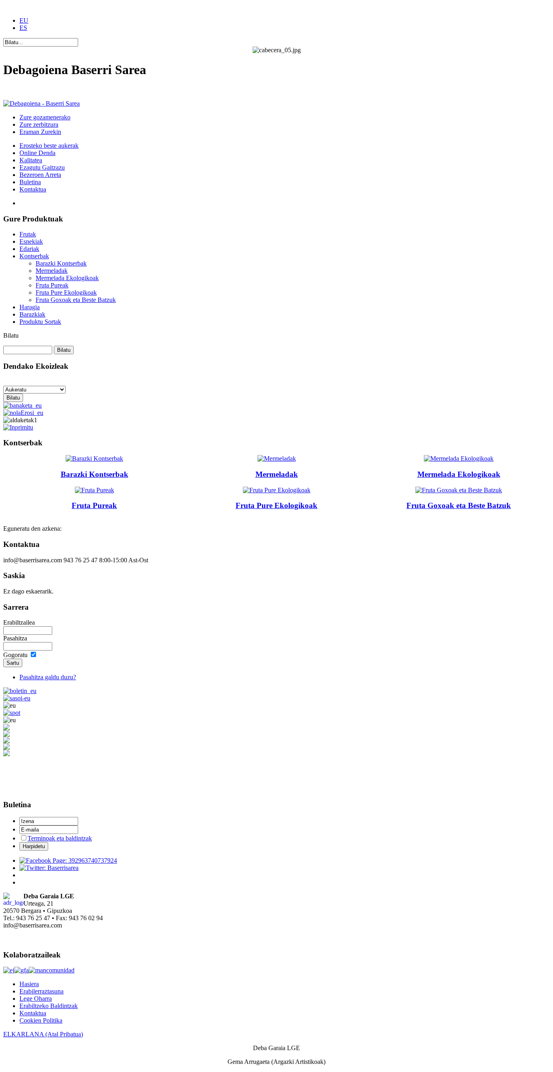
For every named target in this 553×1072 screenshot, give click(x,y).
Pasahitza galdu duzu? (47, 677)
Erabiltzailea (19, 622)
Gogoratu (15, 654)
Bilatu (11, 335)
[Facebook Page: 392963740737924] (68, 860)
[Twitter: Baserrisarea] (49, 867)
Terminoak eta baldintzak (60, 838)
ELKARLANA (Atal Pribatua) (43, 1034)
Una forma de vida (27, 89)
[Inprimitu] (18, 425)
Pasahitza (15, 638)
